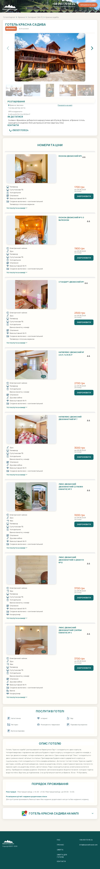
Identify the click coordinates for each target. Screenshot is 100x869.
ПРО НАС (60, 845)
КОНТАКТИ (61, 861)
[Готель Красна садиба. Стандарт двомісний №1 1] (31, 294)
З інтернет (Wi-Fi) (35, 17)
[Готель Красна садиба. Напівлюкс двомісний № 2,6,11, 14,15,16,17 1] (31, 364)
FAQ (58, 840)
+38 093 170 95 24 (63, 3)
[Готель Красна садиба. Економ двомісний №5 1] (31, 168)
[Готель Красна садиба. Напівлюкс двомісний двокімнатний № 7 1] (31, 429)
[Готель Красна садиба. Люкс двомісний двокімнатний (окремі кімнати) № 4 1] (31, 640)
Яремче (21, 17)
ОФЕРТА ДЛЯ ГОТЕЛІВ (62, 856)
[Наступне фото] (43, 168)
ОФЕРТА (60, 850)
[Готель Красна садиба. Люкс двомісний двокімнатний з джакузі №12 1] (31, 569)
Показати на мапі (65, 105)
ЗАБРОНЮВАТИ (84, 196)
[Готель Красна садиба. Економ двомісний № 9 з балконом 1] (31, 230)
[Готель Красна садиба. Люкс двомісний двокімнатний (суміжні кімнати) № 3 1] (31, 496)
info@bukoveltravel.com (88, 845)
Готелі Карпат (9, 17)
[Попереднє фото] (19, 168)
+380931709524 (20, 130)
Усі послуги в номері (16, 208)
